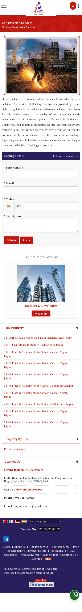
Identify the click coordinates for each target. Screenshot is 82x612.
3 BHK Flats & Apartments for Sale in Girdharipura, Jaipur (38, 385)
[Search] (73, 6)
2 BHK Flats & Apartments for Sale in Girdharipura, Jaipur (38, 404)
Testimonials (58, 550)
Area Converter (30, 554)
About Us (20, 546)
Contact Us (69, 554)
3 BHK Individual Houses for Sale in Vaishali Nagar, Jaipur (38, 337)
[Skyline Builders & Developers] (38, 8)
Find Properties (38, 546)
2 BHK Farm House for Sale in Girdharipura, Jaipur (33, 345)
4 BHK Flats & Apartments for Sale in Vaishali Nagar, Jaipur (36, 365)
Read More (41, 313)
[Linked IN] (6, 538)
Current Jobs (50, 554)
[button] (29, 489)
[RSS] (48, 558)
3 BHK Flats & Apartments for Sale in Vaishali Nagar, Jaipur (36, 354)
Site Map (36, 558)
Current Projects (37, 550)
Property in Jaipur (14, 449)
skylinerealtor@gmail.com (30, 506)
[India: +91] (9, 206)
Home (5, 27)
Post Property (60, 546)
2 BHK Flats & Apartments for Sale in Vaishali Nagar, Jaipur (36, 395)
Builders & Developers (41, 306)
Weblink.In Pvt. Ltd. (43, 572)
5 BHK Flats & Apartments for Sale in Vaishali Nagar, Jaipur (36, 413)
